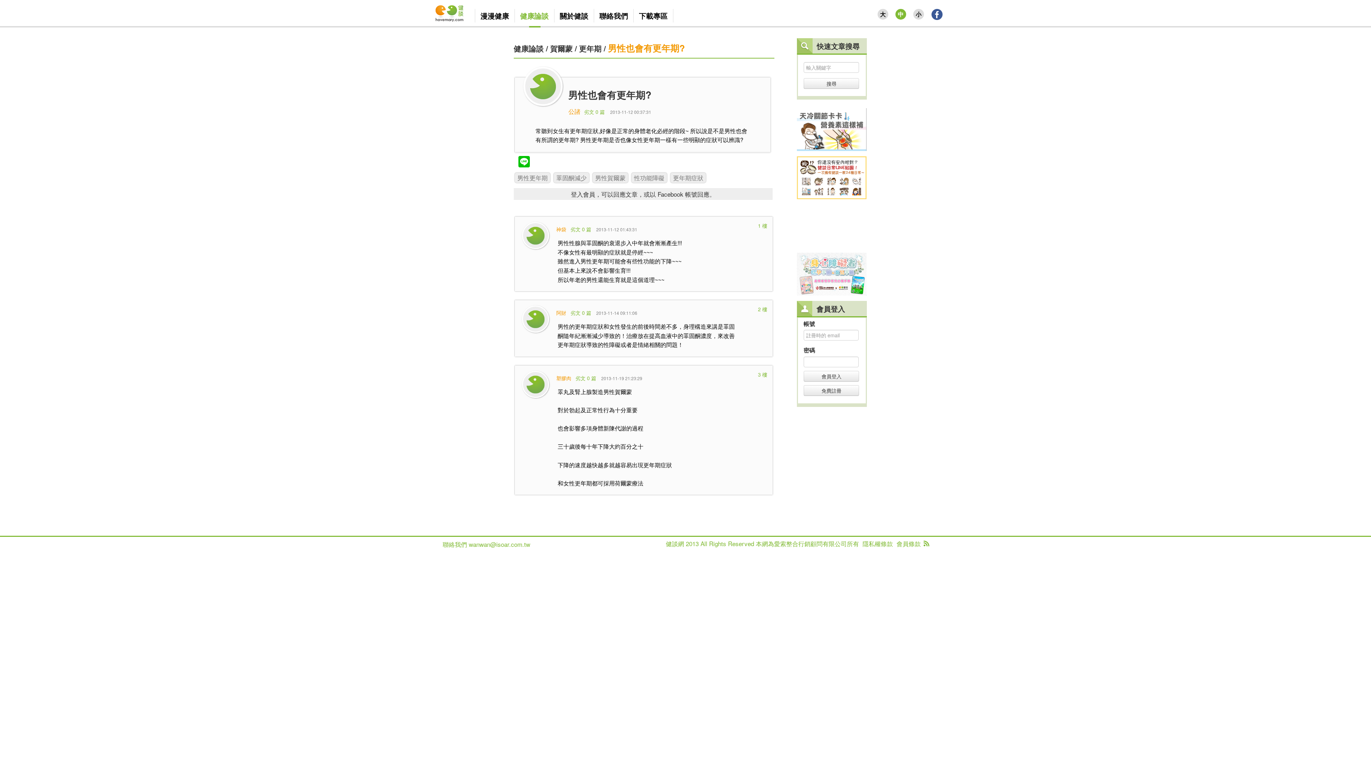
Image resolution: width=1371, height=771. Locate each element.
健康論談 (529, 48)
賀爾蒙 (561, 48)
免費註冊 (832, 390)
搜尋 (832, 83)
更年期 (590, 48)
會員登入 (832, 376)
